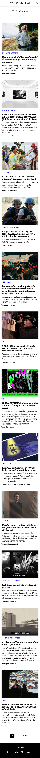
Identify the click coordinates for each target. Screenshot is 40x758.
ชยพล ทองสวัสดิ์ (9, 305)
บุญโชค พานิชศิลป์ (10, 601)
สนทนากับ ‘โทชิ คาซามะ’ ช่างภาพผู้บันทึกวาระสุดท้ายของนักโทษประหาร (19, 469)
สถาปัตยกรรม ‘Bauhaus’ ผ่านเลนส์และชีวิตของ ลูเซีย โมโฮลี (20, 643)
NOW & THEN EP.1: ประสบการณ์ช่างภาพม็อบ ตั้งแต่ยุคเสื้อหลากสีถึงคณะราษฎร (20, 405)
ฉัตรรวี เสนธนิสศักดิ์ (11, 544)
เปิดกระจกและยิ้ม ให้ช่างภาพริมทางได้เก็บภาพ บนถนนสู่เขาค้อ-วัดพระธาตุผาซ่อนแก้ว (19, 59)
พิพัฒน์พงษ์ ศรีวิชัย (10, 191)
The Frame (6, 282)
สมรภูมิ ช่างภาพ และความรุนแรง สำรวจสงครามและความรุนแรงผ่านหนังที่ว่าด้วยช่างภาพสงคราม (18, 234)
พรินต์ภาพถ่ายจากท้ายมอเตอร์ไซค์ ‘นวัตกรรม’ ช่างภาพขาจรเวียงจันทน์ (19, 177)
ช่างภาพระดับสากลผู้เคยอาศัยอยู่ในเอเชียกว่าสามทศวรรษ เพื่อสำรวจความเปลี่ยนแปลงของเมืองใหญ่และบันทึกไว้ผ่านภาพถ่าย (19, 290)
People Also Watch (11, 227)
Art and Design (9, 464)
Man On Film (8, 245)
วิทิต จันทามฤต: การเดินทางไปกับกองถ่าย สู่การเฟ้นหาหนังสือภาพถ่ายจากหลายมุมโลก (19, 527)
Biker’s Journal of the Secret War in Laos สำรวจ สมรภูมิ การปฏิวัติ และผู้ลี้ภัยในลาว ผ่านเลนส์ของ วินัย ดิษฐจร (20, 117)
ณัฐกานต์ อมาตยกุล (10, 726)
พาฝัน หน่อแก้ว (9, 427)
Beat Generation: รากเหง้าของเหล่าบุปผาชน (19, 586)
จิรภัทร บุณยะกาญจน (11, 484)
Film (4, 700)
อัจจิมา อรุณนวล (24, 484)
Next (25, 735)
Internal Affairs (10, 53)
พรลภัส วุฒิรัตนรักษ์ (11, 74)
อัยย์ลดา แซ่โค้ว (9, 136)
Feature (5, 172)
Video (4, 399)
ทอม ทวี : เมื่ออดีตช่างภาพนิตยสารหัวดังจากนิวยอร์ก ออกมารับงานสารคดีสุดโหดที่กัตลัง (19, 707)
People (5, 521)
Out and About (9, 110)
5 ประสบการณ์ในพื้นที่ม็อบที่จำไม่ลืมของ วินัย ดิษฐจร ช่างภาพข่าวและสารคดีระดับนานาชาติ (19, 348)
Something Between (11, 581)
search (37, 3)
